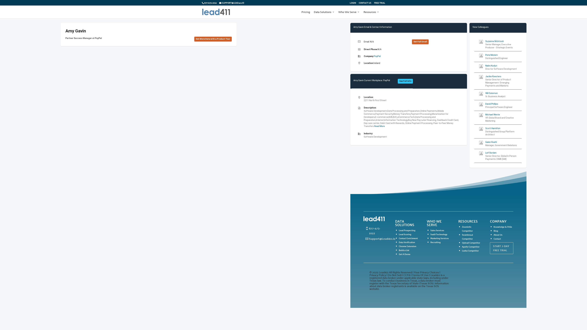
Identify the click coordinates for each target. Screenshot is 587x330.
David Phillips (491, 104)
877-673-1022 (210, 3)
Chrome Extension (407, 246)
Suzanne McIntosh (494, 41)
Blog (496, 231)
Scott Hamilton (492, 128)
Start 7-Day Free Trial (501, 248)
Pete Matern (491, 55)
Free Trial (379, 3)
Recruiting (435, 242)
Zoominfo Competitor (467, 229)
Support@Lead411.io (382, 238)
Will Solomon (491, 93)
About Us (498, 235)
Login (353, 3)
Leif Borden (491, 153)
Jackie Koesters (493, 76)
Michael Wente (492, 114)
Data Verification (407, 242)
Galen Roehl (491, 142)
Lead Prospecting (407, 230)
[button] (213, 39)
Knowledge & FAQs (503, 227)
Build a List (404, 250)
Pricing (305, 12)
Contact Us (365, 3)
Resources (370, 12)
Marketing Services (439, 238)
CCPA (406, 274)
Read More (379, 126)
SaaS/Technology (438, 234)
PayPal (377, 56)
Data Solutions (322, 12)
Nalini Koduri (491, 65)
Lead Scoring (405, 234)
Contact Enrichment (408, 238)
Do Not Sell (394, 274)
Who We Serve (347, 12)
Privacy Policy (378, 274)
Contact (497, 239)
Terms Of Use (420, 274)
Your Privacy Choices (426, 272)
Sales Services (437, 230)
